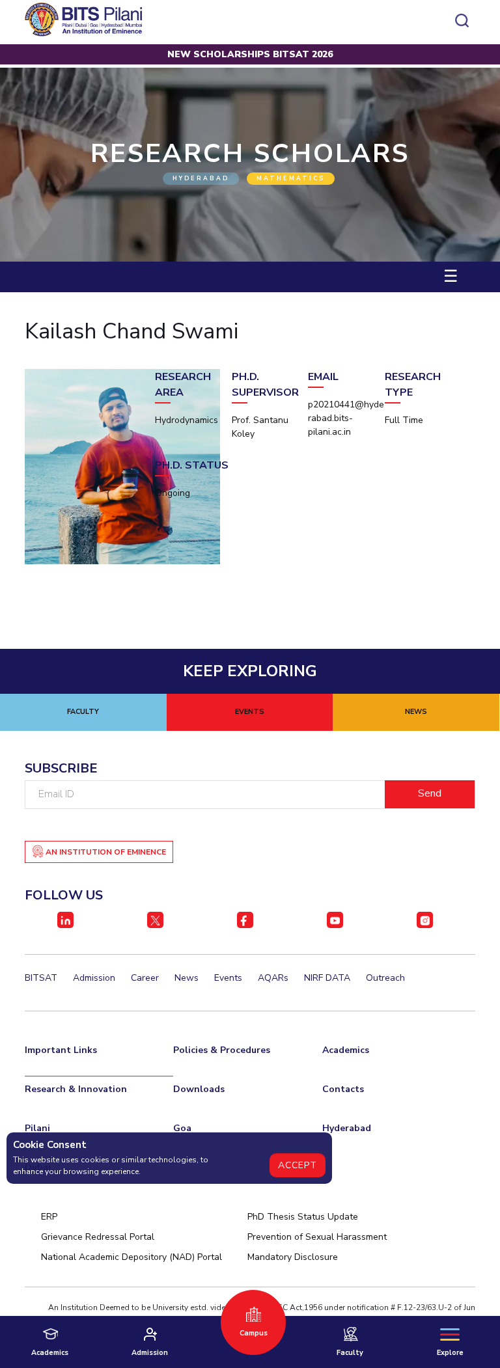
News (186, 978)
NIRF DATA (327, 978)
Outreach (385, 978)
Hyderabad (346, 1128)
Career (145, 978)
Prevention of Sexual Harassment (317, 1237)
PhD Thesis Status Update (302, 1217)
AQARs (273, 978)
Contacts (343, 1089)
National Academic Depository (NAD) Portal (131, 1257)
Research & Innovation (76, 1089)
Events (228, 978)
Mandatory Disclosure (292, 1257)
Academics (345, 1050)
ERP (49, 1217)
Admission (94, 978)
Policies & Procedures (221, 1050)
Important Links (61, 1050)
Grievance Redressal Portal (97, 1237)
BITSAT (41, 978)
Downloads (199, 1089)
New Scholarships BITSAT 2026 (250, 54)
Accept (297, 1165)
